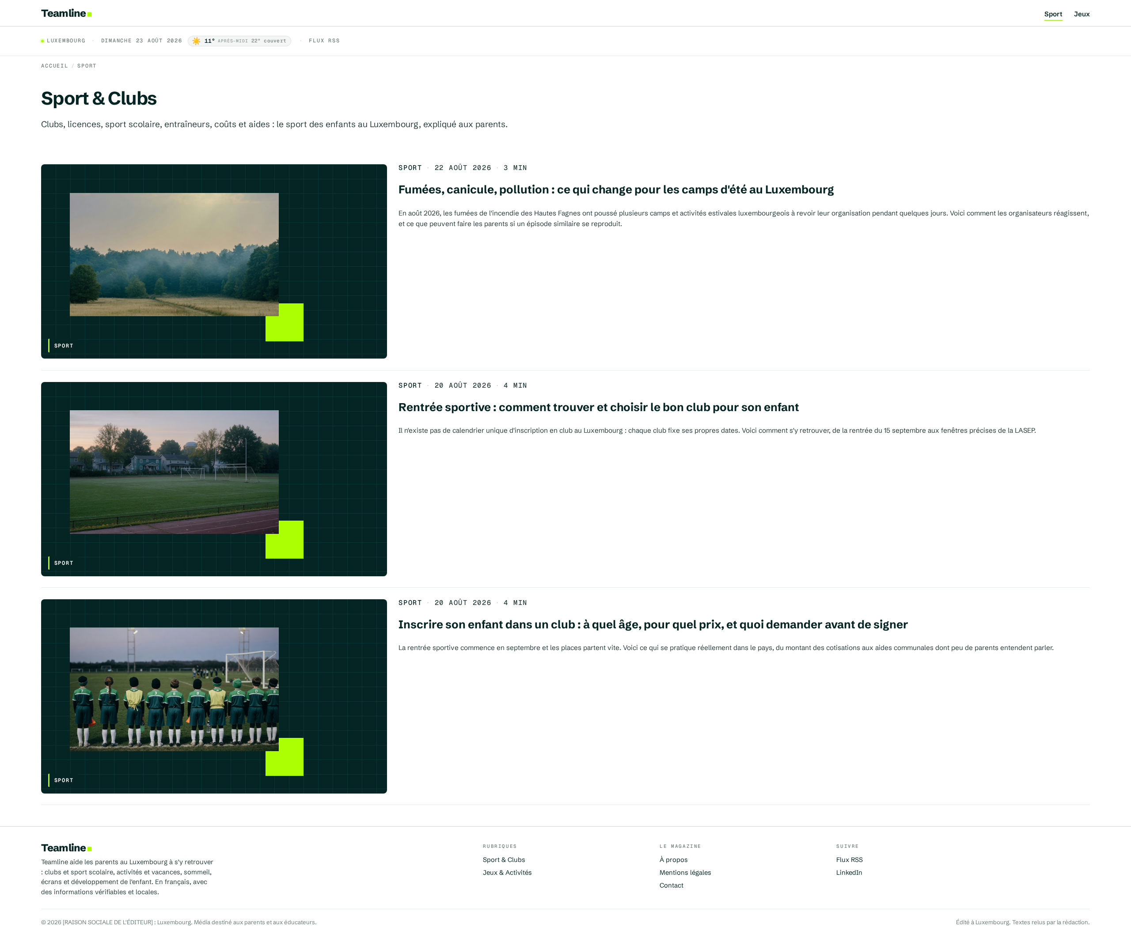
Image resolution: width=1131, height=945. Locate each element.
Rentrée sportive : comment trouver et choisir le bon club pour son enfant (599, 407)
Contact (671, 885)
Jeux (1082, 14)
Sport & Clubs (504, 860)
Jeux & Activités (507, 873)
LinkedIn (849, 873)
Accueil (54, 65)
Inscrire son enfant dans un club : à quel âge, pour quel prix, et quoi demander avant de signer (653, 624)
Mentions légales (685, 873)
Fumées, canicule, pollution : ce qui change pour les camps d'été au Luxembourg (616, 189)
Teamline (63, 13)
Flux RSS (324, 41)
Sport (1053, 14)
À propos (674, 860)
